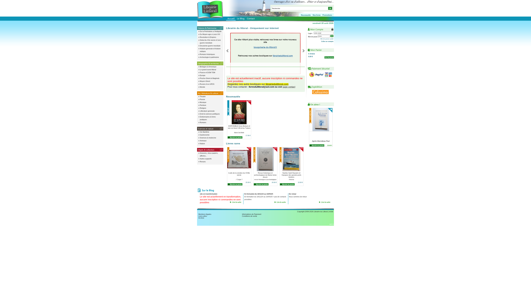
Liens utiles (202, 216)
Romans (203, 122)
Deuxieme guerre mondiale (210, 46)
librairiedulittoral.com (277, 84)
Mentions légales (204, 214)
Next (303, 51)
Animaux (203, 141)
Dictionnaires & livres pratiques (208, 118)
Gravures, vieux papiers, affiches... (209, 154)
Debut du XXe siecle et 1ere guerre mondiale (210, 41)
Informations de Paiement (251, 214)
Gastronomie (204, 135)
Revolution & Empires (208, 37)
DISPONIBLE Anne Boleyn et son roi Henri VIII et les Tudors (239, 127)
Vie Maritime (204, 132)
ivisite (331, 212)
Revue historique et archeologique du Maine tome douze (265, 175)
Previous (228, 51)
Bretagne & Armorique (208, 67)
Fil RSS (201, 218)
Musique (203, 102)
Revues (203, 162)
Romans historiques (207, 54)
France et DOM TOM (207, 73)
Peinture (203, 105)
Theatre (203, 97)
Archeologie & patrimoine (209, 57)
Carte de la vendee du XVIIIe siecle (239, 174)
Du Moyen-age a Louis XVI (210, 34)
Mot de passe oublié (326, 39)
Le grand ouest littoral (208, 70)
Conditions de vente (249, 216)
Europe (202, 75)
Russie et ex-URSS (207, 84)
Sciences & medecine (208, 138)
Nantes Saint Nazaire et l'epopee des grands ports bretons (291, 175)
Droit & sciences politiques (210, 114)
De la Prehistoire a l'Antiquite (211, 31)
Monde (202, 87)
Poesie (202, 99)
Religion (203, 108)
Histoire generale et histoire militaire (210, 50)
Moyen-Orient (205, 81)
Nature (202, 144)
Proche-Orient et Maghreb (209, 78)
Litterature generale (207, 111)
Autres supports (206, 159)
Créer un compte (327, 41)
